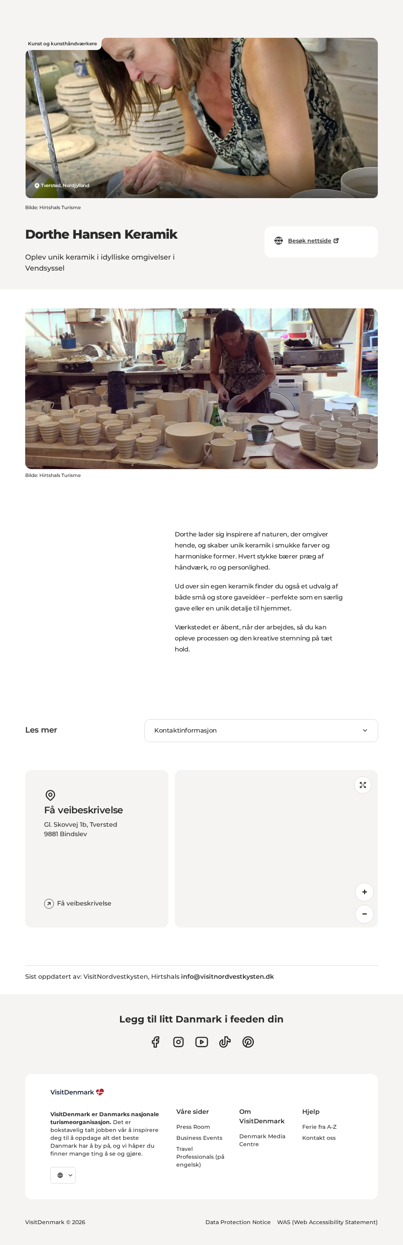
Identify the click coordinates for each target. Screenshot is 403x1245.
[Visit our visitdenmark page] (202, 1042)
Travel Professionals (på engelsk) (200, 1156)
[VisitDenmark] (77, 1092)
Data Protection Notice (238, 1222)
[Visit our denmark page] (155, 1042)
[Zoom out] (364, 914)
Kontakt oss (319, 1137)
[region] (276, 849)
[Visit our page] (178, 1042)
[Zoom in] (364, 892)
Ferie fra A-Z (319, 1126)
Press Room (193, 1126)
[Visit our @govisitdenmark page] (225, 1042)
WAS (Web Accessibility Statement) (327, 1222)
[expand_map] (363, 785)
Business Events (199, 1137)
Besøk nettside (309, 240)
